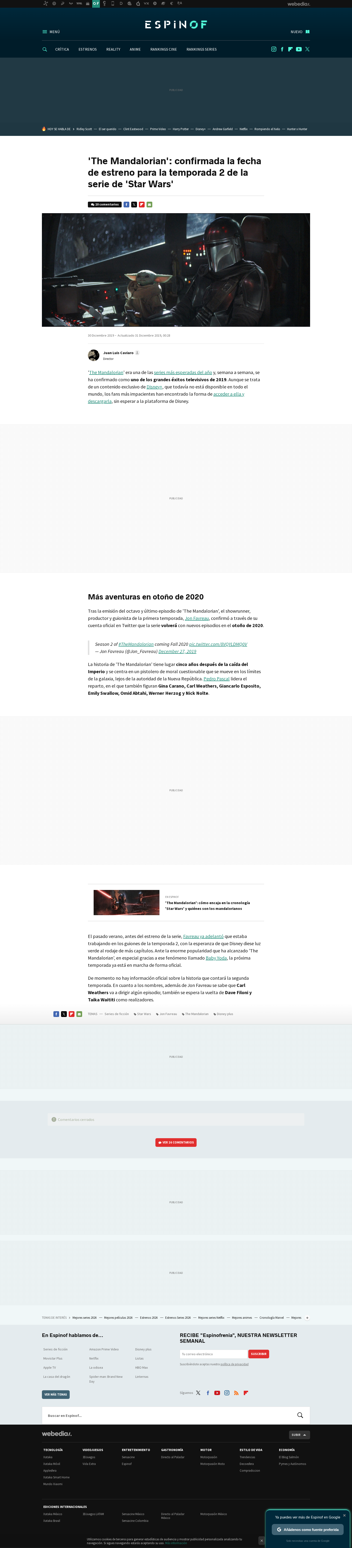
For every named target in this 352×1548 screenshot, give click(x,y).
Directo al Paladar (172, 1457)
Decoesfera (247, 1464)
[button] (121, 353)
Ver (178, 1142)
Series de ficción (117, 1014)
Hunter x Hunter (297, 129)
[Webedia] (57, 1433)
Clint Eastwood (133, 129)
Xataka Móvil (51, 1464)
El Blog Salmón (289, 1457)
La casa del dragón (56, 1376)
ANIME (135, 49)
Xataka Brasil (51, 1521)
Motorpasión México (213, 1514)
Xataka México (52, 1514)
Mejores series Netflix (211, 1318)
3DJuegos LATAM (93, 1514)
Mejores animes (242, 1318)
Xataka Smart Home (56, 1477)
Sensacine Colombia (135, 1521)
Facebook (282, 49)
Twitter (307, 49)
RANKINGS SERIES (202, 49)
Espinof (176, 24)
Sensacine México (133, 1514)
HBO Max (141, 1367)
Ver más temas (56, 1394)
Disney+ (201, 129)
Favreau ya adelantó (203, 936)
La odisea (96, 1367)
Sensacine (128, 1457)
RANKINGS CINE (163, 49)
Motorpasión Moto (212, 1464)
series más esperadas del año (183, 372)
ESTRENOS (88, 49)
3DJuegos (89, 1457)
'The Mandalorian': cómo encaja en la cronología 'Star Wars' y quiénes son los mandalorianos (207, 905)
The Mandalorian (106, 372)
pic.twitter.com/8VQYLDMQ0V (218, 644)
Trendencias (247, 1457)
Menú (55, 31)
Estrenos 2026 (149, 1318)
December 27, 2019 (177, 651)
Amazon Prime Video (104, 1349)
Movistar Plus (52, 1358)
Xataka (47, 1457)
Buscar (300, 1415)
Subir (296, 1435)
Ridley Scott (84, 129)
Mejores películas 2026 (118, 1318)
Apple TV (49, 1367)
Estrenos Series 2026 (178, 1318)
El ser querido (107, 129)
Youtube (299, 49)
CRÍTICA (62, 49)
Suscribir (259, 1354)
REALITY (113, 49)
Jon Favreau (197, 618)
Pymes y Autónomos (292, 1464)
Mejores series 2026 (85, 1318)
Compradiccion (250, 1471)
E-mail (149, 204)
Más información (176, 1543)
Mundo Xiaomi (52, 1484)
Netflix (244, 129)
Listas (139, 1358)
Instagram (274, 49)
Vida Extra (89, 1464)
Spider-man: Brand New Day (106, 1379)
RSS (236, 1392)
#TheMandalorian (136, 644)
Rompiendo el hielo (267, 129)
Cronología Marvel (272, 1318)
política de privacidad (235, 1364)
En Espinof (172, 897)
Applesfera (50, 1471)
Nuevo (296, 31)
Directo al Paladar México (172, 1516)
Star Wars (144, 1014)
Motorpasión (208, 1457)
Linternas (141, 1376)
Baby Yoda (216, 958)
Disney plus (225, 1014)
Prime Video (158, 129)
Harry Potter (181, 129)
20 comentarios (107, 204)
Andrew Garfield (223, 129)
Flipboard (290, 49)
